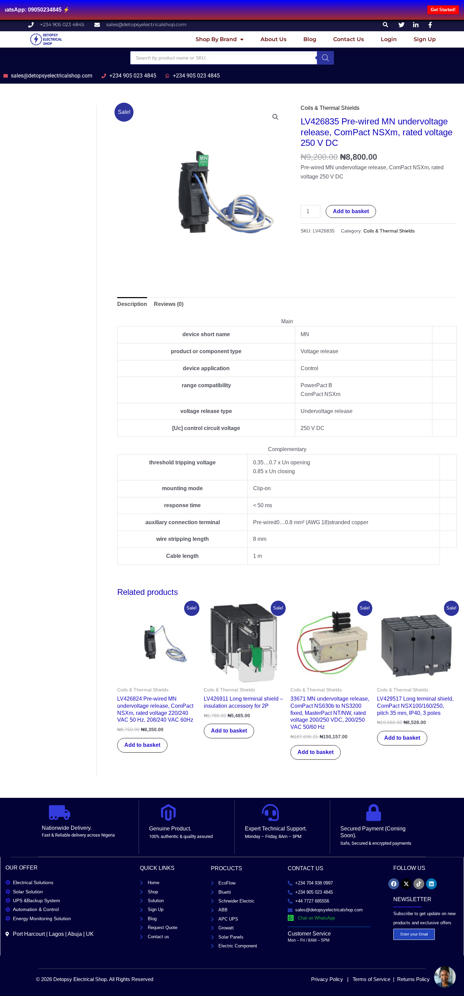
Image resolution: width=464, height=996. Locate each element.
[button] (385, 24)
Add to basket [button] (142, 745)
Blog (309, 39)
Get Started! (443, 9)
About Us (273, 39)
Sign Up (425, 39)
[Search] (325, 58)
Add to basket (351, 211)
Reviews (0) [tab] (168, 304)
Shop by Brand (216, 39)
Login (389, 39)
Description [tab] (132, 304)
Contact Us (348, 39)
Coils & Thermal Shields (330, 108)
